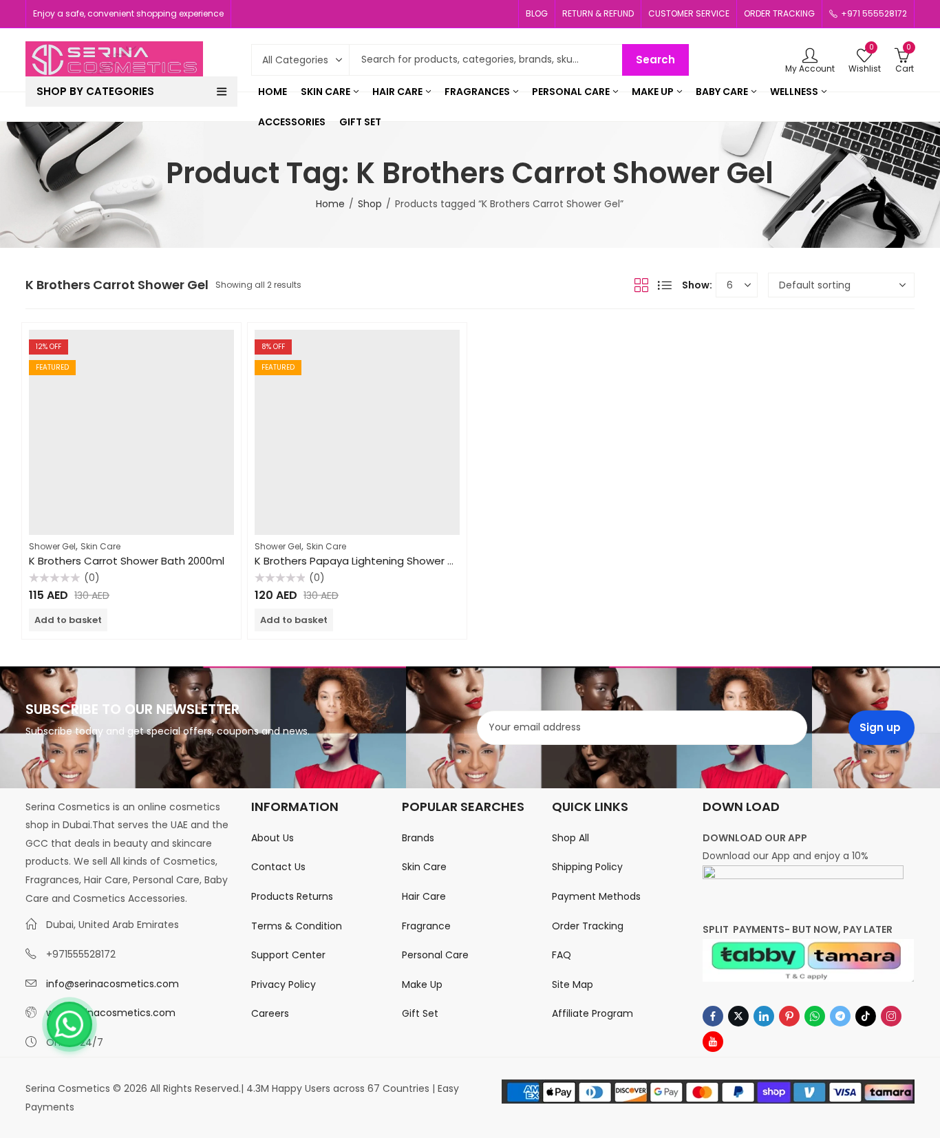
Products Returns (292, 896)
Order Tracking (587, 926)
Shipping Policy (587, 867)
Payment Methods (596, 896)
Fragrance (426, 926)
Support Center (288, 955)
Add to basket (68, 619)
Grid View (641, 285)
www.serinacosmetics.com (110, 1013)
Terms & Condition (296, 926)
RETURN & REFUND (598, 13)
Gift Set (420, 1013)
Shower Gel (52, 546)
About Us (272, 838)
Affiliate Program (592, 1013)
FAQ (561, 955)
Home (330, 204)
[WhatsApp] (69, 1024)
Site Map (572, 984)
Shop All (570, 838)
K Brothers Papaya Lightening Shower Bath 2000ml (383, 561)
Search (655, 59)
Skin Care (100, 546)
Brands (418, 838)
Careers (270, 1013)
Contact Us (278, 867)
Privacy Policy (283, 984)
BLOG (537, 13)
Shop (370, 204)
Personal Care (435, 955)
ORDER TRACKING (779, 13)
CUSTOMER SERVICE (688, 13)
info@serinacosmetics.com (112, 984)
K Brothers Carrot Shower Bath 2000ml (126, 561)
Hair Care (424, 896)
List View (665, 285)
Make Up (422, 984)
